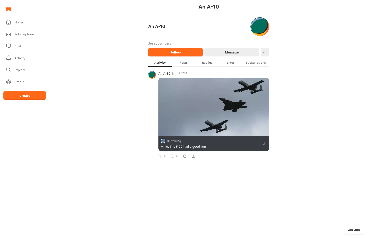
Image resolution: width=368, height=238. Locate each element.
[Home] (8, 8)
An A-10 (164, 73)
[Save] (263, 143)
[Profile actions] (265, 52)
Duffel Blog (174, 141)
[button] (24, 22)
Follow (175, 52)
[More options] (267, 73)
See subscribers (159, 43)
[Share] (193, 156)
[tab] (160, 62)
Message (232, 52)
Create (24, 95)
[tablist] (208, 62)
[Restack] (184, 156)
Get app (354, 229)
